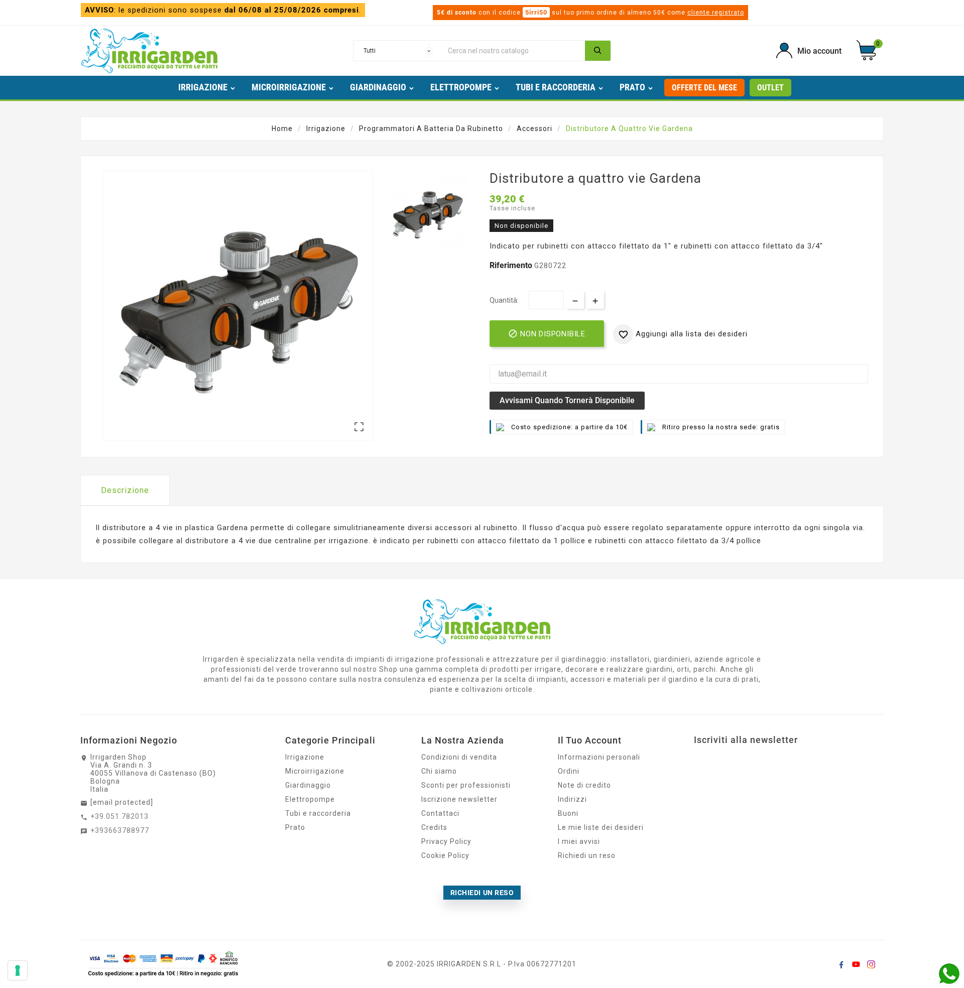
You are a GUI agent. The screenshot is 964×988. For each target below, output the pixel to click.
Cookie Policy (445, 855)
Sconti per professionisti (466, 785)
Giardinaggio (308, 785)
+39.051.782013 (119, 816)
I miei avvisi (579, 841)
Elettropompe (310, 799)
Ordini (568, 771)
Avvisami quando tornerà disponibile (567, 400)
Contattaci (440, 813)
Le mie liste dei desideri (601, 827)
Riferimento (512, 265)
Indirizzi (572, 799)
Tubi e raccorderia (318, 813)
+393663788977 (119, 830)
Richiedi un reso (587, 855)
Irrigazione (304, 757)
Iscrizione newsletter (459, 799)
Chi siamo (439, 771)
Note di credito (584, 785)
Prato (295, 827)
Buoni (568, 813)
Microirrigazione (314, 771)
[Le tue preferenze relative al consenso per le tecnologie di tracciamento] (17, 970)
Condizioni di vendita (459, 757)
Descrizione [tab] (125, 490)
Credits (434, 827)
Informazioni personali (599, 757)
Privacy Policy (446, 841)
